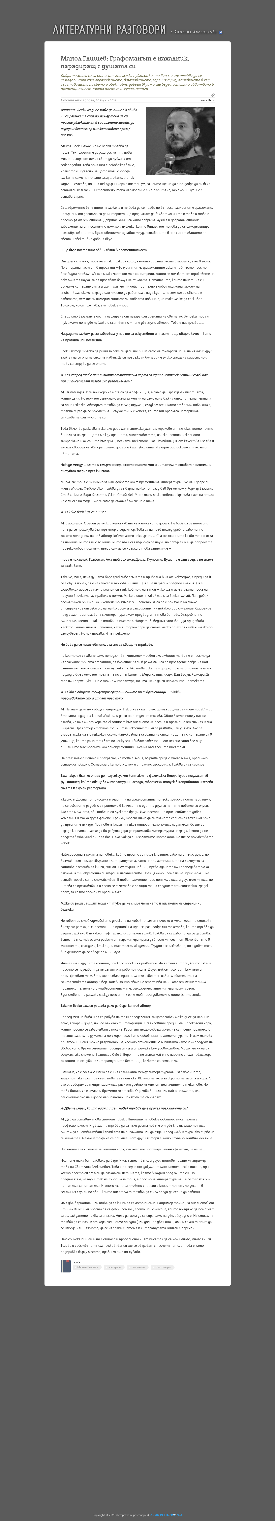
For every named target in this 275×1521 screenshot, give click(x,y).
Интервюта (208, 100)
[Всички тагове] (66, 1266)
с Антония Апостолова (195, 31)
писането (138, 1267)
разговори (163, 1267)
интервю (115, 1267)
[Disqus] (137, 1345)
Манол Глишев (87, 1267)
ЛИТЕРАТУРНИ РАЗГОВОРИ (109, 29)
